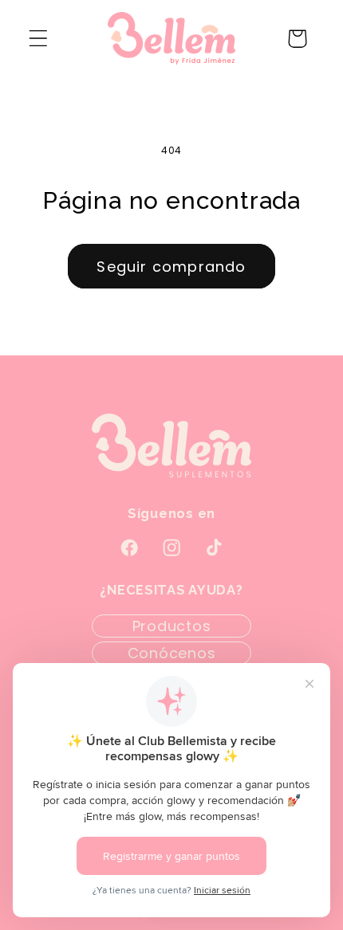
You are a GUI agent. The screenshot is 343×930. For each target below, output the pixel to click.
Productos (171, 626)
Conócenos (171, 653)
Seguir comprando (171, 267)
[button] (39, 39)
